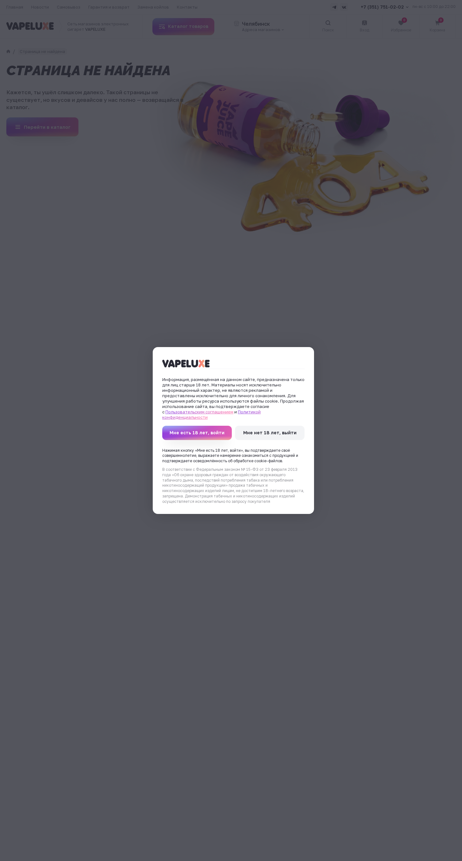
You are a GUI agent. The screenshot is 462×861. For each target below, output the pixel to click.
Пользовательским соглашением (199, 411)
